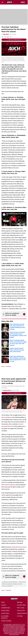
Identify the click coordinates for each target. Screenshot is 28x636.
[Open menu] (2, 2)
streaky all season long (18, 547)
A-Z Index (20, 616)
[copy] (11, 37)
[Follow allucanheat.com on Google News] (24, 314)
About (3, 602)
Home (2, 366)
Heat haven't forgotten (8, 484)
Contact (3, 605)
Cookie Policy (5, 613)
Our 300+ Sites (21, 605)
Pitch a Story (20, 608)
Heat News (8, 366)
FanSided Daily (5, 608)
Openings (20, 602)
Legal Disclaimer (22, 613)
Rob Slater (6, 34)
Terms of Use (21, 610)
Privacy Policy (5, 610)
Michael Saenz (7, 390)
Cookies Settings (6, 621)
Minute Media (8, 624)
